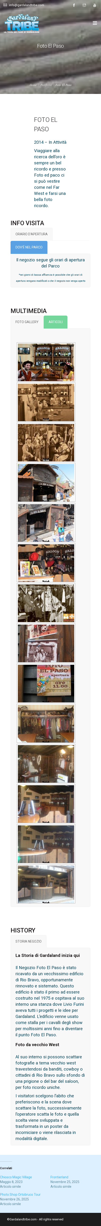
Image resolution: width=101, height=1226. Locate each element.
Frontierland (59, 1177)
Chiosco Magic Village (16, 1177)
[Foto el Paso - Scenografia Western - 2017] (46, 362)
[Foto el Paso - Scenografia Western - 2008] (46, 643)
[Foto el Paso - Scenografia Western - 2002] (46, 724)
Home (33, 85)
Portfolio (46, 85)
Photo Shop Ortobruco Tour (20, 1194)
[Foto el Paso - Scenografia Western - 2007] (46, 683)
